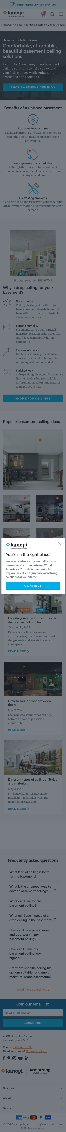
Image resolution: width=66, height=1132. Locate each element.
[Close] (59, 543)
